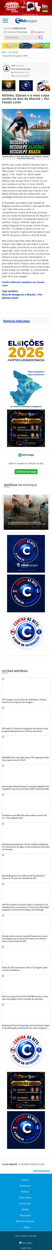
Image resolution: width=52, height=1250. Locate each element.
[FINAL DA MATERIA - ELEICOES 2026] (26, 348)
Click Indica (25, 1197)
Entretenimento (25, 1221)
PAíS (4, 52)
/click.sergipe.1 (27, 1243)
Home (25, 1179)
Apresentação (41, 1171)
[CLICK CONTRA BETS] (26, 85)
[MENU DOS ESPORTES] (8, 85)
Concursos (25, 1203)
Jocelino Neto (26, 1248)
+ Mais (26, 1227)
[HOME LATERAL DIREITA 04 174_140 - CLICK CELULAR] (43, 85)
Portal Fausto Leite (23, 69)
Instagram (38, 31)
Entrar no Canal (27, 471)
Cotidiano (25, 1185)
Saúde (25, 1209)
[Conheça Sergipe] (26, 388)
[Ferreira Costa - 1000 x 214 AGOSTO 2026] (26, 8)
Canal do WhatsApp (16, 31)
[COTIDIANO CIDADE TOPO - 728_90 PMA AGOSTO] (26, 46)
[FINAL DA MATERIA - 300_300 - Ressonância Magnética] (26, 427)
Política (25, 1191)
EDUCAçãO (13, 52)
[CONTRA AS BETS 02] (26, 632)
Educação (25, 1215)
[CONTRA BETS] (26, 593)
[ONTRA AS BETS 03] (26, 553)
